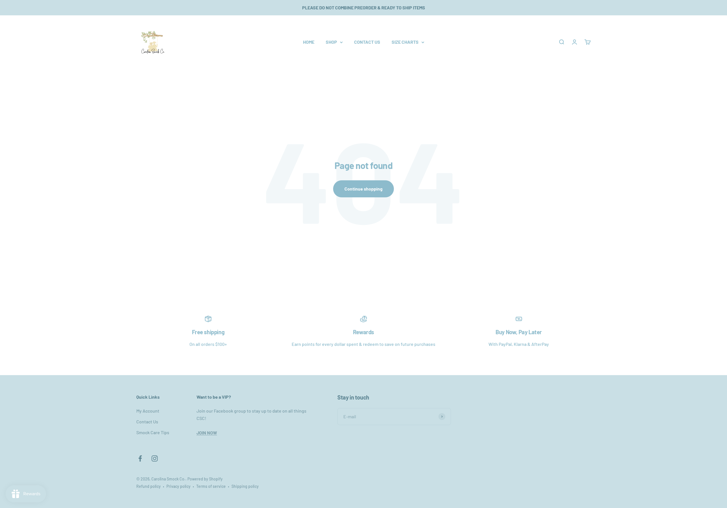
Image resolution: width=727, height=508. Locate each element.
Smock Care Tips (152, 432)
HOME (308, 42)
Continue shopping (363, 188)
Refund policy (148, 486)
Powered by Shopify (205, 478)
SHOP (331, 42)
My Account (147, 410)
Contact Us (147, 421)
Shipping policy (245, 486)
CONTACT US (367, 42)
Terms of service (211, 486)
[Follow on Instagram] (154, 458)
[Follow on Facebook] (140, 458)
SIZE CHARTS (405, 42)
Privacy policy (178, 486)
